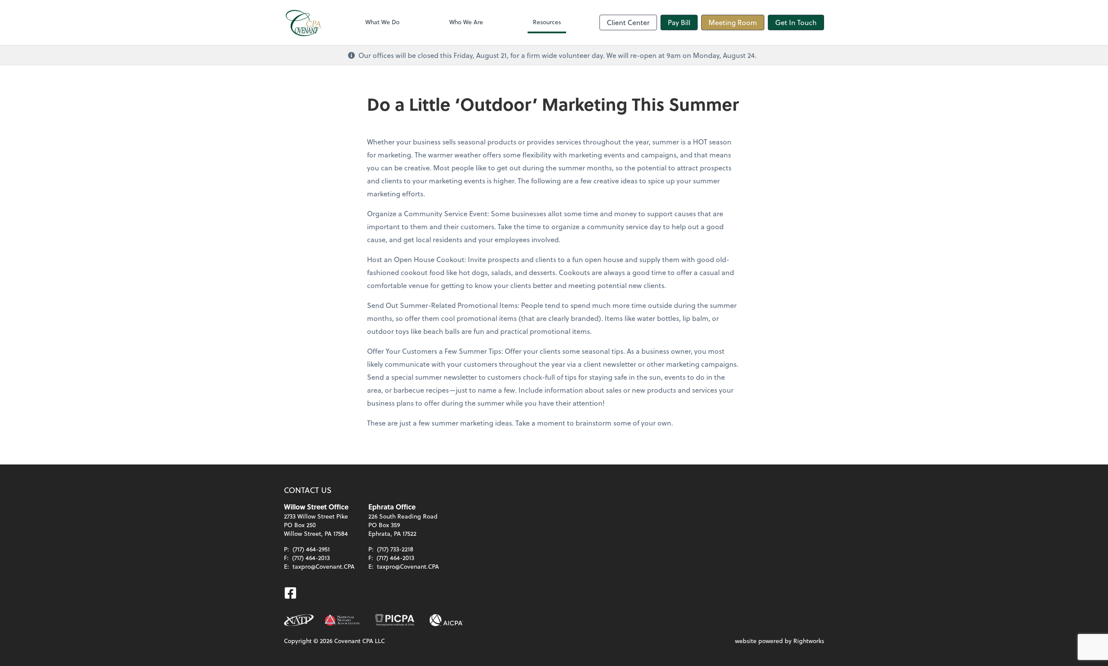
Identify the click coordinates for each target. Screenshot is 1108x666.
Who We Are (466, 21)
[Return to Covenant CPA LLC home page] (305, 22)
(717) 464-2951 (311, 549)
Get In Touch (796, 22)
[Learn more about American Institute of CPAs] (446, 620)
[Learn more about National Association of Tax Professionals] (299, 620)
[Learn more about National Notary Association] (342, 620)
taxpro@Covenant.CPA (323, 566)
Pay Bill (679, 22)
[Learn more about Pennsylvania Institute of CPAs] (394, 620)
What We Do (382, 21)
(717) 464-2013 (311, 557)
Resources (547, 21)
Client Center (628, 22)
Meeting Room (733, 22)
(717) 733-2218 (395, 549)
